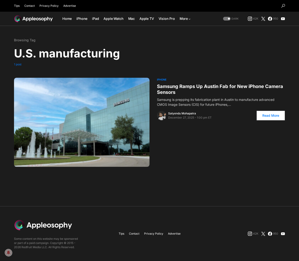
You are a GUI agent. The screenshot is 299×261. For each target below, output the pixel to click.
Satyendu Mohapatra (182, 113)
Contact (29, 5)
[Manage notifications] (8, 252)
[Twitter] (263, 19)
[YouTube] (283, 19)
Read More (270, 115)
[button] (283, 6)
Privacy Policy (49, 5)
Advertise (69, 5)
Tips (17, 5)
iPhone (162, 79)
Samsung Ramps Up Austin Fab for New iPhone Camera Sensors (220, 89)
